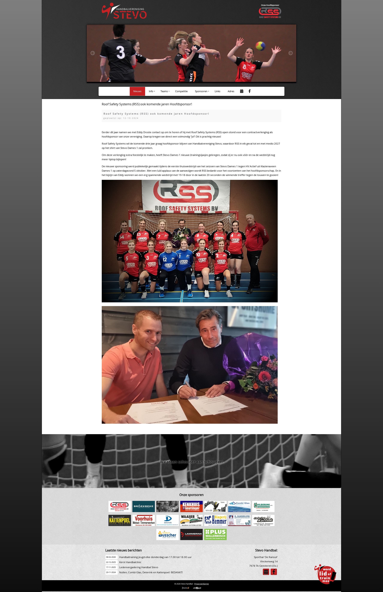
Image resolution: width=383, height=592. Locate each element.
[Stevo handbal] (124, 19)
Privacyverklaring (201, 584)
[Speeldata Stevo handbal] (242, 91)
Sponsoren (201, 91)
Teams (164, 91)
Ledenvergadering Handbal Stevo (138, 567)
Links (217, 91)
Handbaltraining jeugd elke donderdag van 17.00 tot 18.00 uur (155, 557)
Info (151, 91)
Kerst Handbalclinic (130, 562)
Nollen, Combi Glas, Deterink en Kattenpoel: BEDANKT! (151, 572)
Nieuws (137, 91)
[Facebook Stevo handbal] (249, 91)
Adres (231, 91)
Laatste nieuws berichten (123, 550)
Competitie (181, 91)
